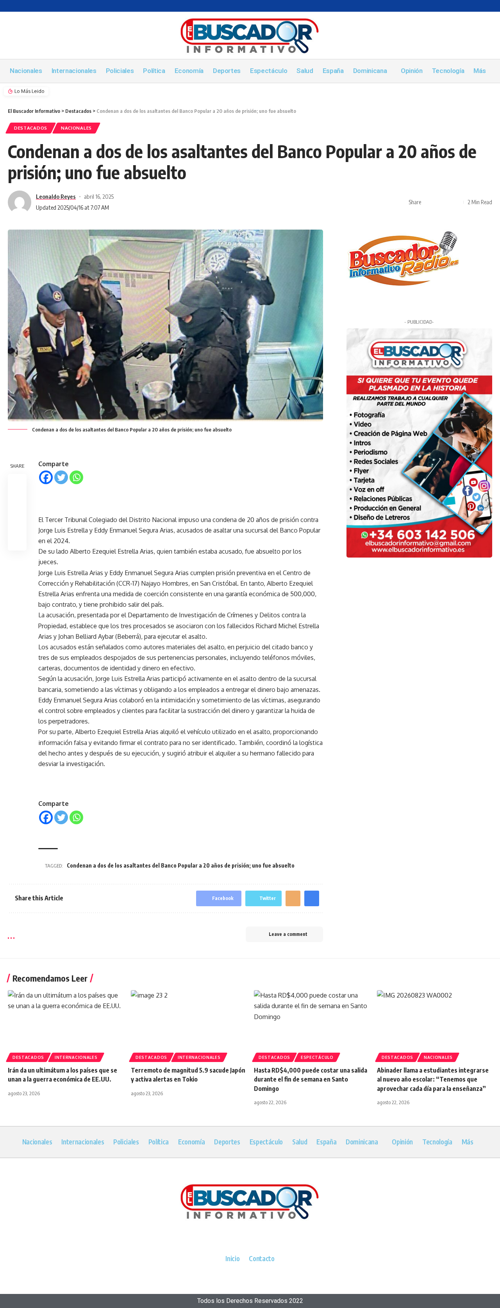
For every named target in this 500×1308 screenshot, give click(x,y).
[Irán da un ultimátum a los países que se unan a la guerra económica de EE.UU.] (65, 1024)
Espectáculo (317, 1057)
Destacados (30, 128)
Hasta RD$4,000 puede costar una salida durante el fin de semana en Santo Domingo (310, 1079)
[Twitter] (61, 477)
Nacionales (76, 128)
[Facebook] (46, 477)
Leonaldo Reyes (56, 196)
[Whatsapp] (76, 477)
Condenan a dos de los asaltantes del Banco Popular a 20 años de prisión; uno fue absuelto (181, 865)
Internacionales (76, 1057)
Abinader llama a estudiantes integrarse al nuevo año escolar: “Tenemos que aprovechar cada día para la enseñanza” (433, 1079)
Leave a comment (288, 934)
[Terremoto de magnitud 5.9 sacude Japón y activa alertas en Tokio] (188, 1024)
